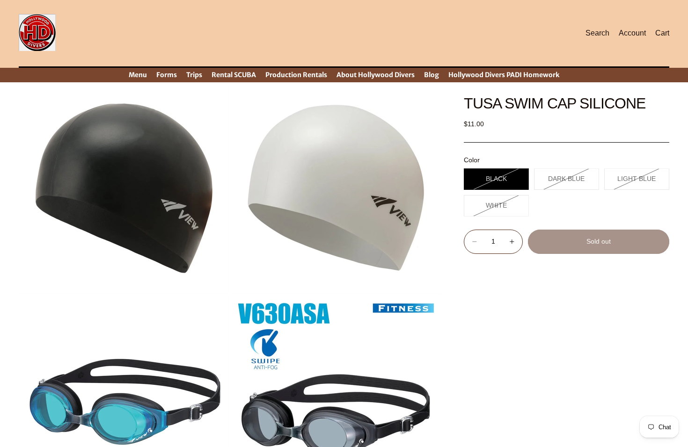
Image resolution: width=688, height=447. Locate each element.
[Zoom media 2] (336, 189)
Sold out (598, 241)
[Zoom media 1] (124, 189)
